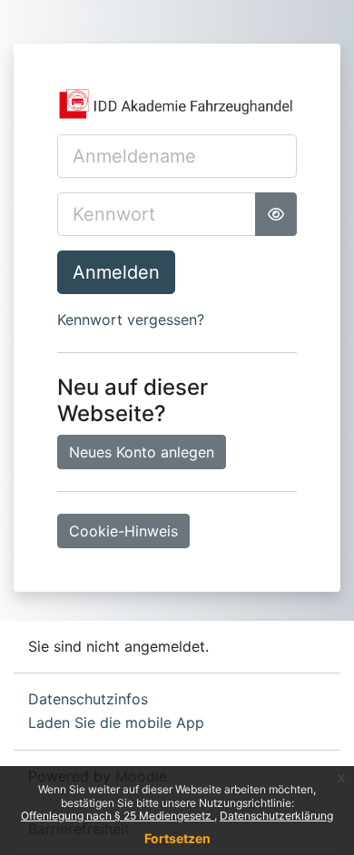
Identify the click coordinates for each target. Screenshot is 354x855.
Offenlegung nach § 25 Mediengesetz (117, 815)
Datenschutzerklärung (276, 815)
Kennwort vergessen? (130, 319)
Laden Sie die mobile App (116, 722)
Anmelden (116, 272)
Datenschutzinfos (88, 699)
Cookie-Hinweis (123, 531)
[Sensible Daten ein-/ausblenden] (276, 214)
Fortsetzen (177, 838)
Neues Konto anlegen (141, 452)
